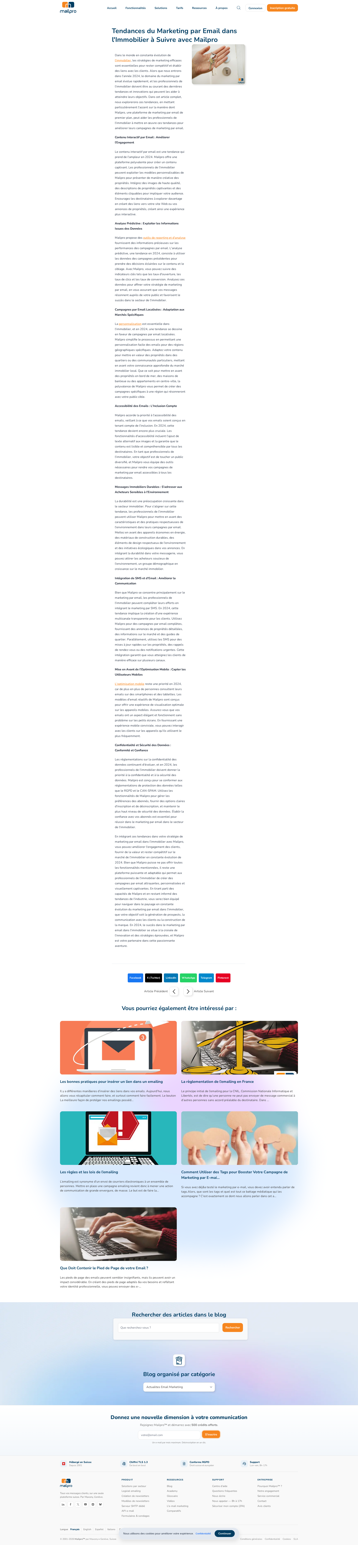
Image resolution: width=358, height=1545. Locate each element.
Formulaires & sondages (136, 1516)
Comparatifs (174, 1511)
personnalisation (130, 324)
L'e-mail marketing (177, 1506)
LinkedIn (171, 978)
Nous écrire (218, 1496)
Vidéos (171, 1501)
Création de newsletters (135, 1496)
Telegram (206, 978)
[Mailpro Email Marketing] (66, 1483)
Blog (169, 1486)
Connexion (255, 8)
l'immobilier (123, 60)
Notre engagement (268, 1491)
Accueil (112, 8)
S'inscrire (211, 1434)
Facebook (135, 978)
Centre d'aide (219, 1486)
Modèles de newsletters (135, 1501)
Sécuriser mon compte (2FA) (228, 1506)
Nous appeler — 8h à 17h (227, 1501)
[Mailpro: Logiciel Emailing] (68, 8)
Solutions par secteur (134, 1486)
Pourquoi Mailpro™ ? (269, 1486)
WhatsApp (188, 978)
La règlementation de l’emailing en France (217, 1081)
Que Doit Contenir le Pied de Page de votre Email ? (104, 1268)
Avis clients (264, 1506)
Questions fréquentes (224, 1491)
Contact (261, 1501)
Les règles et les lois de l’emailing (89, 1172)
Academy (172, 1491)
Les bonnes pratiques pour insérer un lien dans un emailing (111, 1081)
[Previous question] (173, 991)
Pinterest (223, 978)
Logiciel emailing (131, 1491)
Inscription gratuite (282, 8)
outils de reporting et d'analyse (164, 238)
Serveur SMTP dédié (133, 1506)
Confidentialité (203, 1533)
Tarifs (179, 8)
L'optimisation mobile (129, 684)
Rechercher (232, 1327)
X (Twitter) (153, 978)
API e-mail (128, 1511)
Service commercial (268, 1496)
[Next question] (187, 991)
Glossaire (172, 1496)
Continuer (224, 1533)
